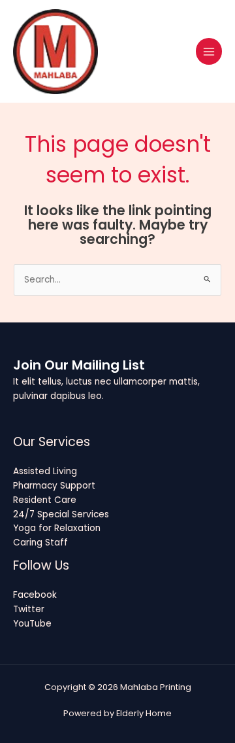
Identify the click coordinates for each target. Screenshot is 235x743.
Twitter (28, 609)
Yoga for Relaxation (57, 528)
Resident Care (44, 500)
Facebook (35, 595)
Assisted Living (45, 471)
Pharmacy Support (54, 485)
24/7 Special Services (61, 514)
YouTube (32, 623)
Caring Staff (40, 542)
